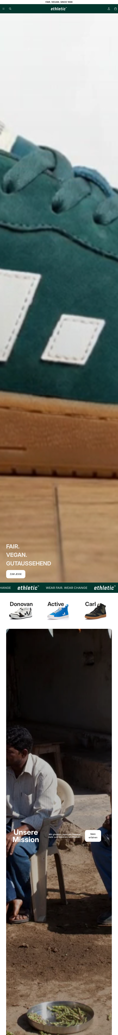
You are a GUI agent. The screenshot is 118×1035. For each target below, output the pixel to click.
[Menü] (3, 8)
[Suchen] (10, 8)
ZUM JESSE (16, 574)
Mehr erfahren (93, 836)
